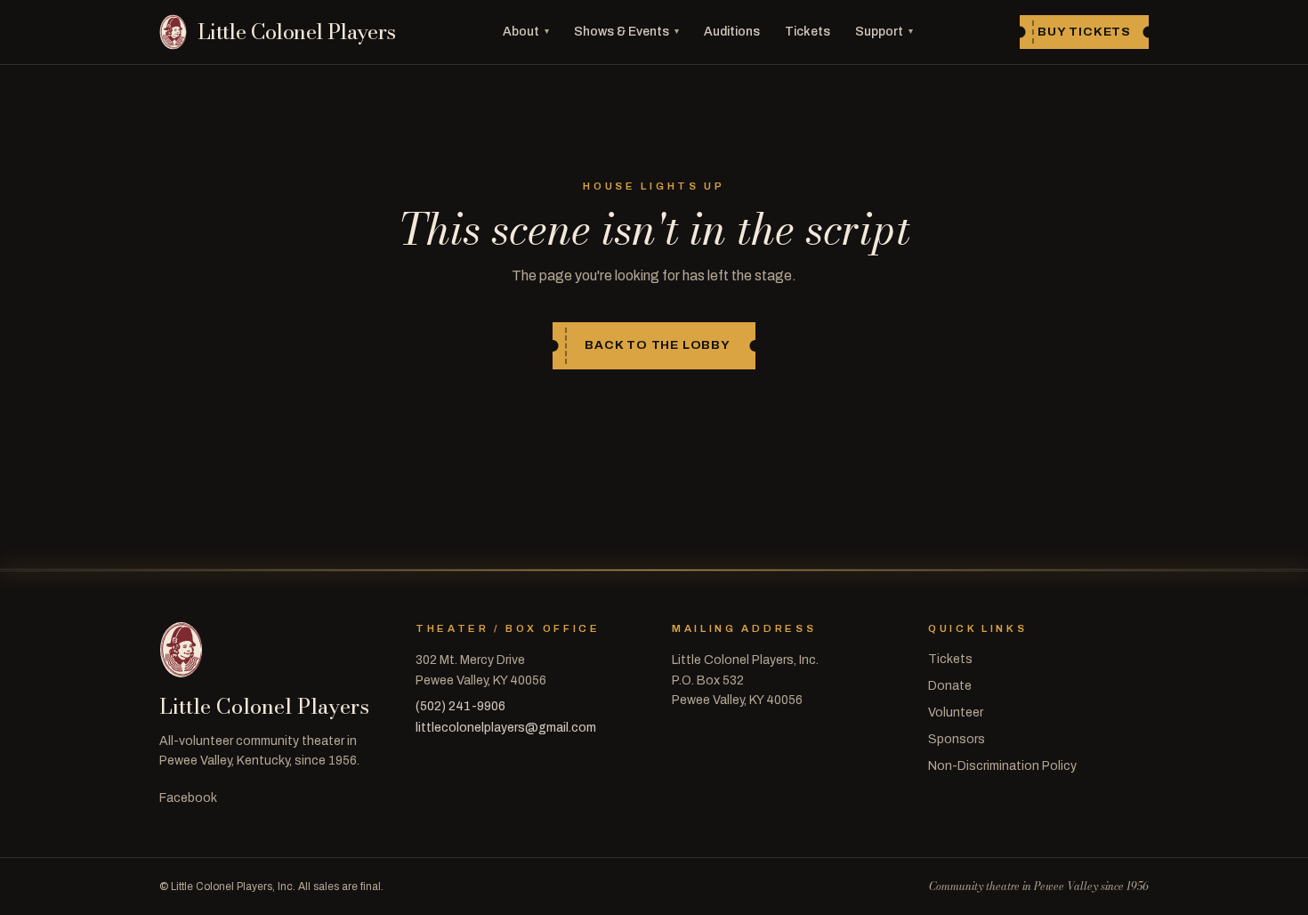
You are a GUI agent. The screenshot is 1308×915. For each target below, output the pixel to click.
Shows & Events (626, 31)
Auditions (732, 31)
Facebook (188, 798)
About (526, 31)
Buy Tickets (1084, 31)
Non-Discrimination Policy (1002, 766)
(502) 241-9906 (460, 706)
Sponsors (956, 739)
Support (884, 31)
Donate (950, 685)
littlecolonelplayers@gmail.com (506, 727)
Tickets (807, 31)
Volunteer (955, 712)
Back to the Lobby (658, 345)
